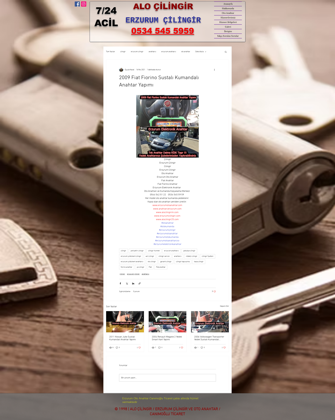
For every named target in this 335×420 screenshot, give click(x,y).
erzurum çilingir (137, 52)
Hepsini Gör (224, 306)
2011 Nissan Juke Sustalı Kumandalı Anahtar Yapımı (122, 338)
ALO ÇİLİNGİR (163, 6)
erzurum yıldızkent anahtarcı (132, 262)
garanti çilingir (166, 262)
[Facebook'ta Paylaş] (120, 283)
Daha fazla (199, 52)
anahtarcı (152, 52)
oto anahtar (185, 52)
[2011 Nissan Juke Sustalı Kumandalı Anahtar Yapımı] (125, 321)
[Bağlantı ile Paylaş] (139, 283)
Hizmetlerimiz (228, 17)
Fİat (150, 267)
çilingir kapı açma (183, 262)
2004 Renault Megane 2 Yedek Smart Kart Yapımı (167, 338)
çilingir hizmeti (154, 251)
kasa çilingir (198, 262)
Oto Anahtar (228, 13)
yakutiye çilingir (189, 251)
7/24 (106, 11)
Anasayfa (228, 4)
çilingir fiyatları (207, 256)
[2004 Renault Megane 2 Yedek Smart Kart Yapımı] (167, 321)
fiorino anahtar (126, 267)
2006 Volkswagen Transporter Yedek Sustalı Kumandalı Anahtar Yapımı (209, 338)
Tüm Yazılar (110, 52)
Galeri (228, 27)
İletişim (228, 31)
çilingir (123, 52)
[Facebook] (77, 4)
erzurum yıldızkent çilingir (131, 256)
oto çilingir (152, 262)
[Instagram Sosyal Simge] (83, 4)
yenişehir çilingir (137, 251)
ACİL (106, 23)
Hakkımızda (228, 8)
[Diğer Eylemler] (214, 69)
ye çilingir (140, 267)
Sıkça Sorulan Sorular (228, 36)
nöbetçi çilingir (191, 256)
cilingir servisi (164, 256)
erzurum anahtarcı (168, 52)
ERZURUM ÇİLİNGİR (163, 20)
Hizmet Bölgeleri (228, 22)
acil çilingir (150, 256)
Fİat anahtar (161, 267)
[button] (225, 52)
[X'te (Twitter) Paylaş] (126, 283)
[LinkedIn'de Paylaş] (133, 283)
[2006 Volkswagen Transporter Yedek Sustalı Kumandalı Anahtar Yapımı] (210, 321)
